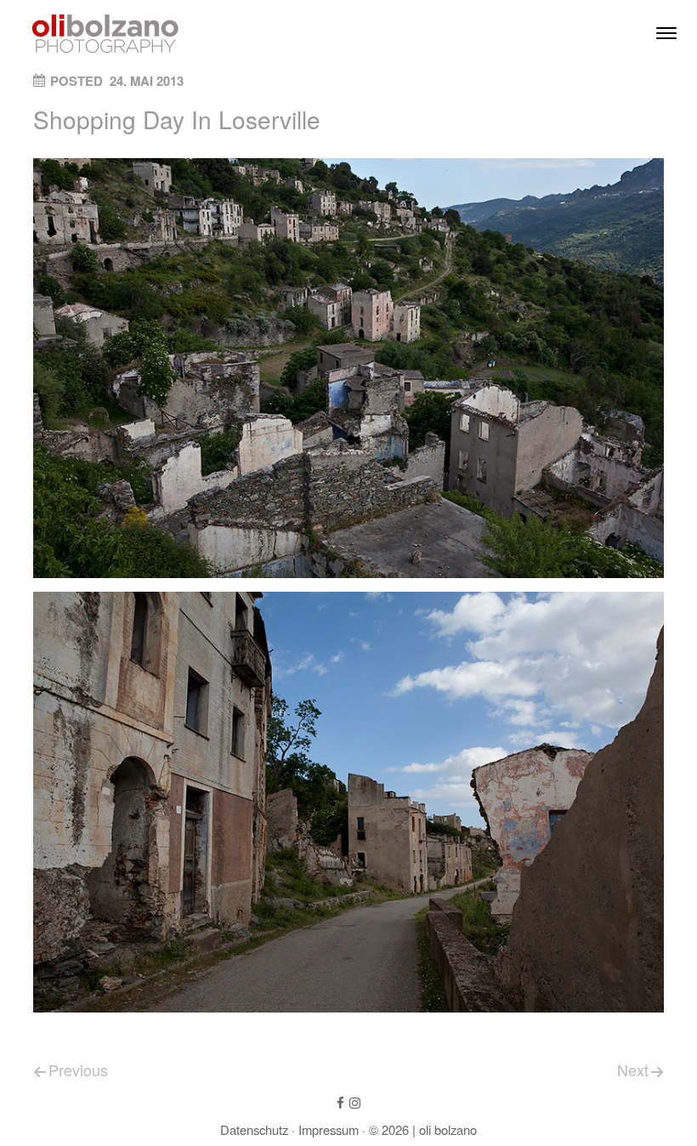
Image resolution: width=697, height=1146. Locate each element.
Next (633, 1069)
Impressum (328, 1129)
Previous (78, 1069)
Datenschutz (254, 1129)
